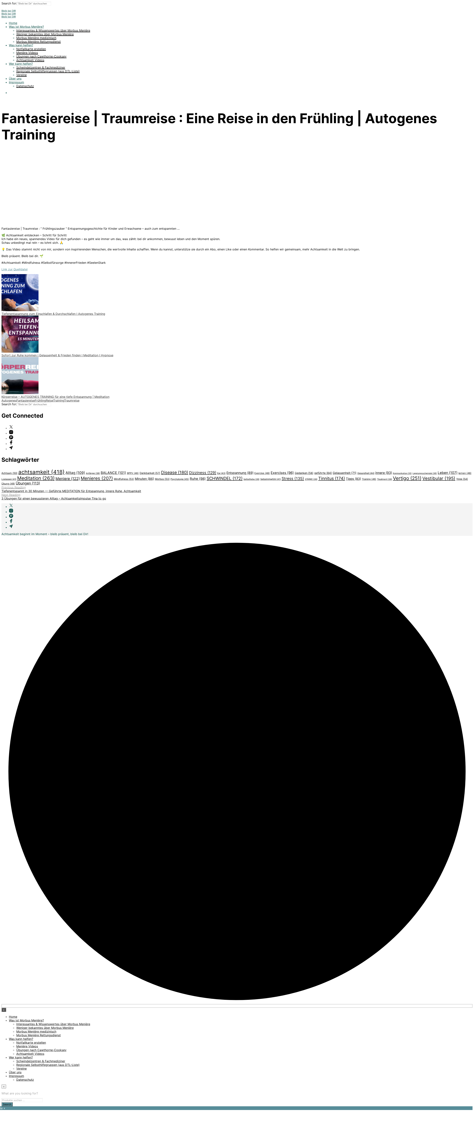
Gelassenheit (344, 473)
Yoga (462, 478)
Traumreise (71, 400)
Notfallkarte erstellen (31, 49)
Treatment (384, 479)
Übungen (28, 483)
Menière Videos (27, 52)
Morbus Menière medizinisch (36, 38)
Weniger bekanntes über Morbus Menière (45, 34)
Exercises (282, 473)
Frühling (40, 400)
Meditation (36, 478)
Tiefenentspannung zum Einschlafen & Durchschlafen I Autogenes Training (53, 314)
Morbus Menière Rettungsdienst (38, 41)
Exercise (262, 473)
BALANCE (113, 473)
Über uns (15, 78)
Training (58, 400)
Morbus (162, 478)
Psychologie (180, 479)
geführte (323, 473)
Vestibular (438, 478)
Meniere (68, 478)
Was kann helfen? (21, 45)
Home (13, 23)
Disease (174, 472)
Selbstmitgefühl (270, 479)
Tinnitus (331, 478)
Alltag (75, 472)
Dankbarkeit (150, 473)
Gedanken (304, 473)
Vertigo (407, 478)
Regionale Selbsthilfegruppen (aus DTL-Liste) (48, 71)
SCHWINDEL (225, 478)
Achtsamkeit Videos (30, 60)
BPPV (133, 473)
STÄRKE (311, 479)
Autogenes (8, 400)
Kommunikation (402, 473)
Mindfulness (124, 478)
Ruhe (198, 479)
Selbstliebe (251, 479)
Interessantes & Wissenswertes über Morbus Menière (53, 30)
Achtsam (9, 473)
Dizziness (202, 472)
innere (383, 473)
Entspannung (239, 473)
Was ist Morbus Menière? (26, 27)
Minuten (144, 479)
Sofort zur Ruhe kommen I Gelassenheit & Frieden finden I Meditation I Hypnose (57, 355)
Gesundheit (365, 473)
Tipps (353, 479)
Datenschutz (25, 86)
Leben (448, 473)
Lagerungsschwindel (425, 473)
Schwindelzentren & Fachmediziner (40, 67)
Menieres (97, 478)
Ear (221, 473)
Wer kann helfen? (21, 64)
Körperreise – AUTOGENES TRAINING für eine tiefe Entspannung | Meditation (55, 397)
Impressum (16, 82)
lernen (464, 473)
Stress (293, 478)
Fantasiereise (25, 400)
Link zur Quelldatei (14, 269)
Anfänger (93, 473)
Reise (49, 400)
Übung (8, 483)
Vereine (21, 75)
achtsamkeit (41, 472)
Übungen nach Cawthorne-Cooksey (41, 56)
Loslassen (8, 479)
